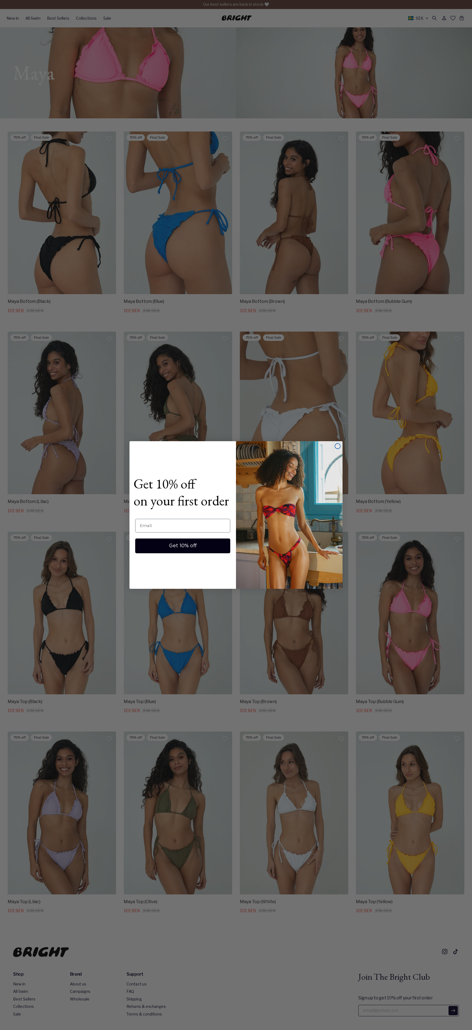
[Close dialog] (337, 446)
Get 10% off (183, 545)
